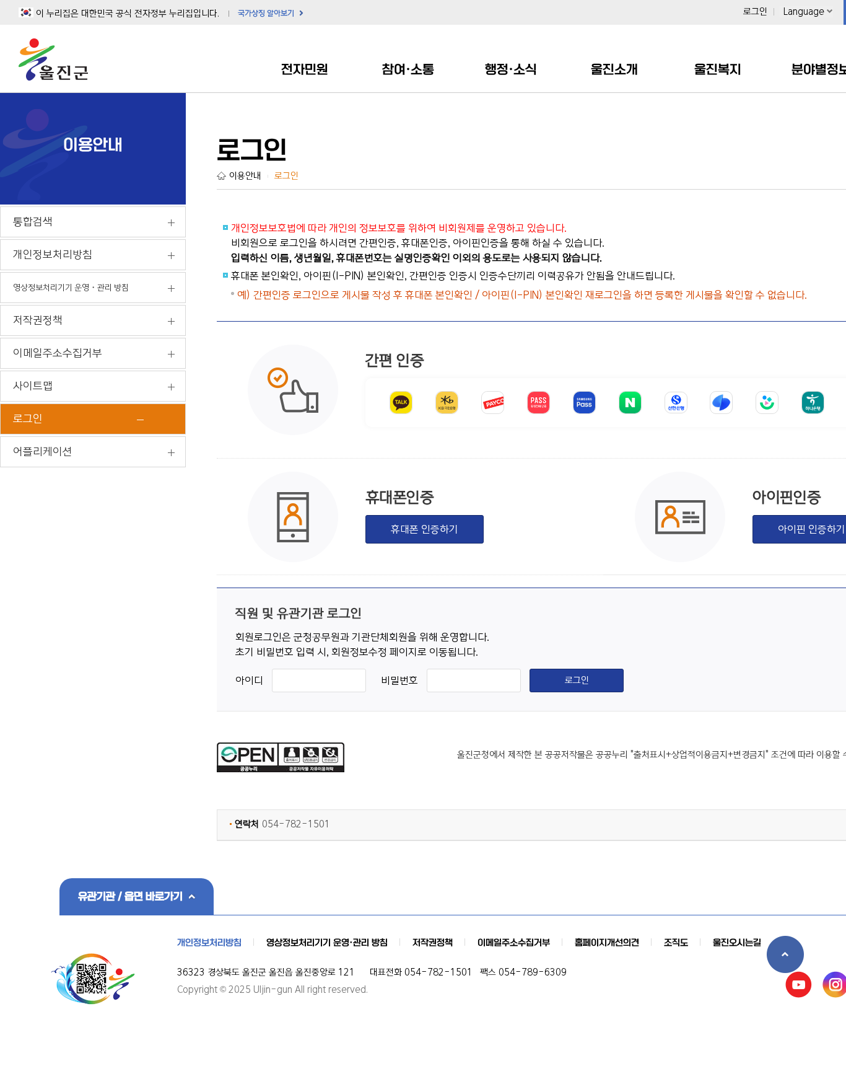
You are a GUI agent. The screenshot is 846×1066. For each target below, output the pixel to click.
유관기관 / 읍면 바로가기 (130, 896)
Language (803, 12)
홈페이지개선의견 (607, 943)
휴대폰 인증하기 (424, 529)
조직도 (676, 943)
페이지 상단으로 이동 (785, 954)
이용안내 (245, 176)
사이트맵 (33, 386)
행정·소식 (511, 69)
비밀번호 (399, 680)
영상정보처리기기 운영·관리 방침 (327, 943)
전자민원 (304, 69)
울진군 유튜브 (798, 984)
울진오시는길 (737, 943)
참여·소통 (408, 69)
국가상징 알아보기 (266, 13)
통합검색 (33, 221)
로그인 (755, 12)
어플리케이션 (42, 451)
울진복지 (717, 69)
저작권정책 (38, 320)
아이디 (249, 680)
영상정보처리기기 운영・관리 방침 (71, 287)
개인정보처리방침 (52, 254)
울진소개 (614, 69)
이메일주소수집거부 (57, 353)
